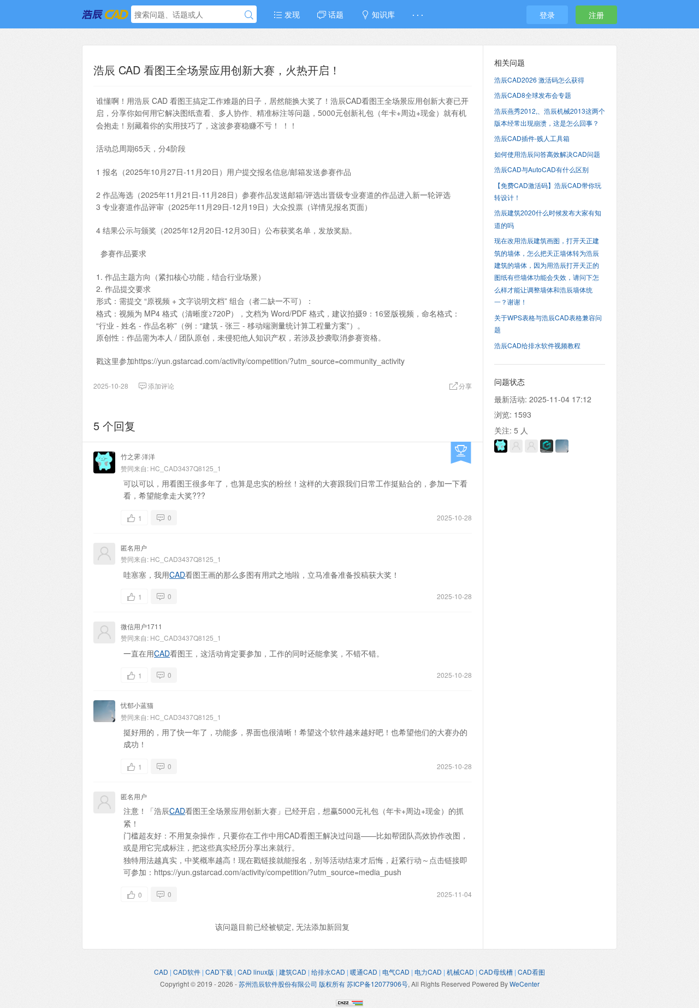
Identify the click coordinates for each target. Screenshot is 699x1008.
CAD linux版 (256, 971)
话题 (334, 14)
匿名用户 (134, 547)
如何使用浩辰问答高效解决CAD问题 (547, 154)
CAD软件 (186, 971)
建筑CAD (292, 971)
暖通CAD (363, 971)
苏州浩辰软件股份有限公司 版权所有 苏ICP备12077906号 (323, 983)
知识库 (382, 14)
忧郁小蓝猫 (137, 705)
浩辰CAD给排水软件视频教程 (537, 345)
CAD (177, 574)
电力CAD (428, 971)
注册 (596, 14)
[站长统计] (349, 1002)
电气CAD (396, 971)
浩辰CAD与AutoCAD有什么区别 (541, 169)
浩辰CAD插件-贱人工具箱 (532, 138)
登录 (547, 14)
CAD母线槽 (496, 971)
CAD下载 (219, 971)
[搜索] (249, 15)
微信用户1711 (141, 626)
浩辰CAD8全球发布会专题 (532, 94)
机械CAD (460, 971)
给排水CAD (328, 971)
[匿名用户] (531, 446)
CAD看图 (531, 971)
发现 (291, 14)
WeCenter (525, 983)
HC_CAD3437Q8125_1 (185, 468)
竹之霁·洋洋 (138, 456)
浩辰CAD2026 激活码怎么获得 (539, 79)
